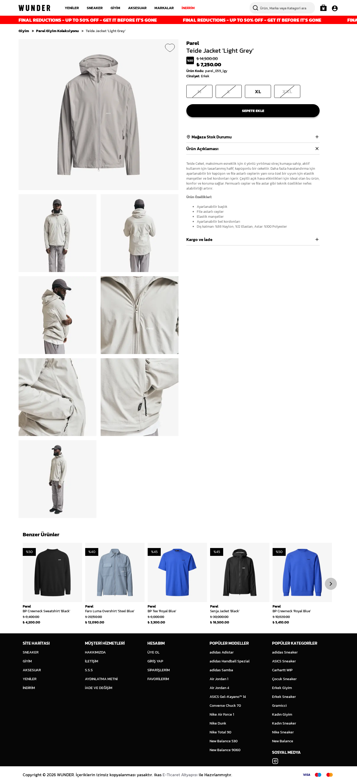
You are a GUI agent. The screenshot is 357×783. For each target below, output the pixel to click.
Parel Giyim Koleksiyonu (57, 31)
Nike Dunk (218, 723)
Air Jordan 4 (219, 688)
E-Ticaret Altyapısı (180, 775)
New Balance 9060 (225, 750)
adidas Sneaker (285, 652)
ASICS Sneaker (284, 661)
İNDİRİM (188, 8)
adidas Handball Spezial (230, 661)
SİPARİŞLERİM (158, 670)
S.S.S (89, 670)
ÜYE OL (153, 652)
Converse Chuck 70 (225, 705)
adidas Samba (221, 670)
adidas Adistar (222, 652)
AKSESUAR (137, 8)
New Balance (282, 741)
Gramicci (279, 705)
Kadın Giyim (282, 714)
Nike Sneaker (283, 732)
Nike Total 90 (220, 732)
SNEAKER (95, 8)
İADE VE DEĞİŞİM (98, 688)
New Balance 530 (224, 741)
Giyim (24, 31)
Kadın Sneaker (284, 723)
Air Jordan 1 (219, 679)
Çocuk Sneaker (284, 679)
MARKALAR (164, 8)
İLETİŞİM (91, 661)
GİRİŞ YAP (155, 661)
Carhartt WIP (282, 670)
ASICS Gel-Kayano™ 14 (228, 696)
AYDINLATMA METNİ (101, 679)
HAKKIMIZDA (95, 652)
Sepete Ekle (253, 111)
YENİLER (72, 8)
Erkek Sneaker (284, 696)
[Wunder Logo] (34, 8)
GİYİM (115, 8)
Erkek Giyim (282, 688)
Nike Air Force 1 (222, 714)
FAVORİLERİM (158, 679)
